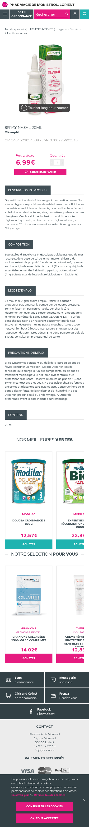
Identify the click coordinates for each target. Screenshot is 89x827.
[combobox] (50, 14)
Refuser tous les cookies (49, 795)
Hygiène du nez (17, 33)
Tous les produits (15, 29)
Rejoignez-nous (44, 750)
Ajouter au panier (42, 172)
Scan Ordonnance (21, 14)
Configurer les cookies (44, 806)
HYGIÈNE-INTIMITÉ (41, 29)
